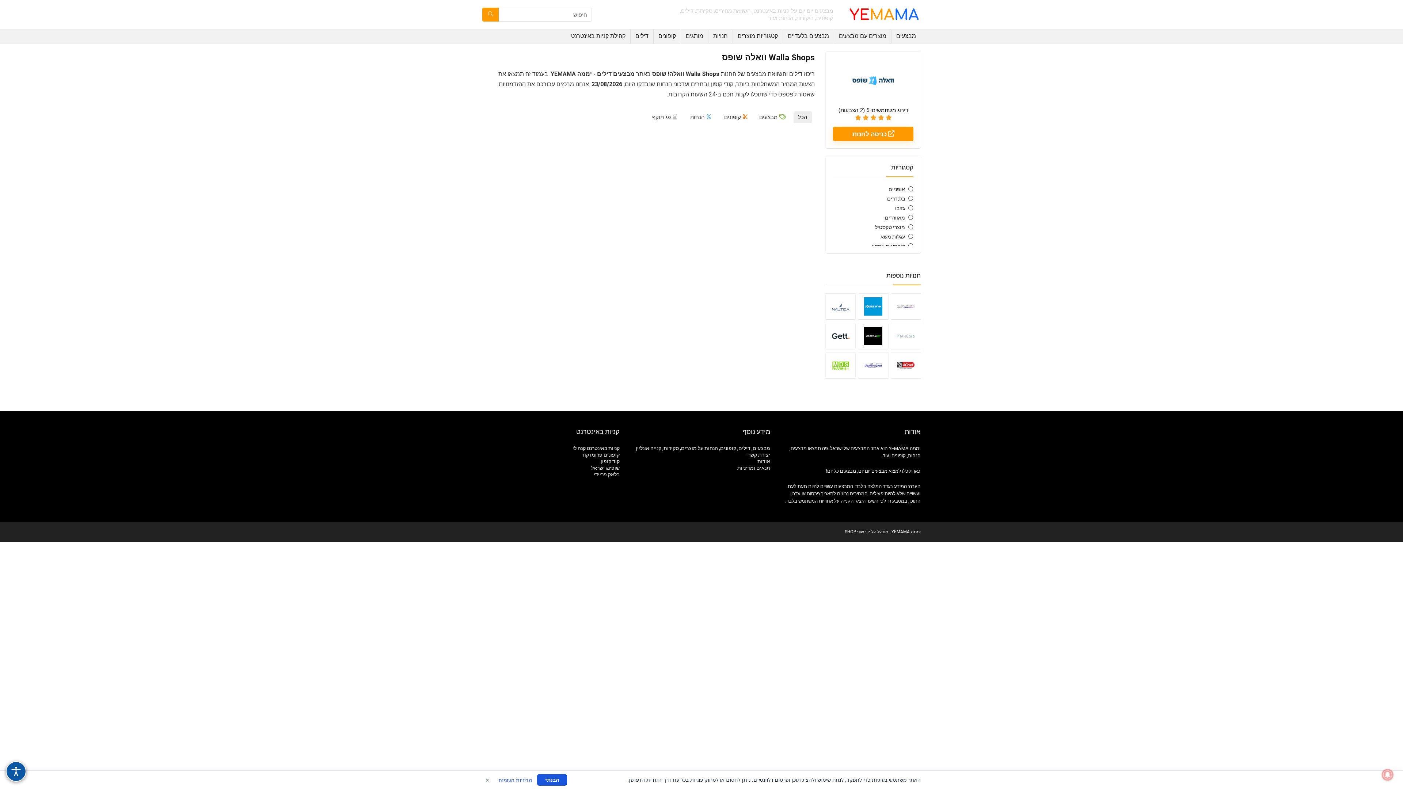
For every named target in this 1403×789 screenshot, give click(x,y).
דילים (642, 36)
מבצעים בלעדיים (808, 36)
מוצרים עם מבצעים (862, 36)
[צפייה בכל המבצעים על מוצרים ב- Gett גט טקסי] (840, 336)
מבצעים (906, 36)
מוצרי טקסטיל (890, 227)
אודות (763, 461)
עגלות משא (893, 237)
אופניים (897, 189)
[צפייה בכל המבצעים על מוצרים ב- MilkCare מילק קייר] (906, 336)
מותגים (694, 36)
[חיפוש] (490, 15)
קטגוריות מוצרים (758, 36)
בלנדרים (896, 199)
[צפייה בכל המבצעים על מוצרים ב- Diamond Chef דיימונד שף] (873, 365)
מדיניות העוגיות (515, 780)
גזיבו (900, 208)
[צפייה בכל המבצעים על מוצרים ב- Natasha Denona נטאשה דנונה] (906, 306)
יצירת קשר (759, 455)
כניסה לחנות (870, 134)
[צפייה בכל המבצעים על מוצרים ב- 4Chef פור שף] (906, 365)
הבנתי (552, 779)
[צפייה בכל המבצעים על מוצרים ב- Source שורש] (873, 306)
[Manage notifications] (1388, 775)
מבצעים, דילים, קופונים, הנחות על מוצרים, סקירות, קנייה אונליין (703, 448)
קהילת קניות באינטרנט (598, 36)
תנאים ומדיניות (753, 468)
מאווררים (895, 218)
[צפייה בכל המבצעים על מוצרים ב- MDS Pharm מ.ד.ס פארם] (840, 365)
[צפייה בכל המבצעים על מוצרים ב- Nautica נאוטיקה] (840, 306)
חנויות (720, 36)
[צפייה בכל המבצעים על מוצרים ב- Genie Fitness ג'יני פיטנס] (873, 336)
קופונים (667, 36)
